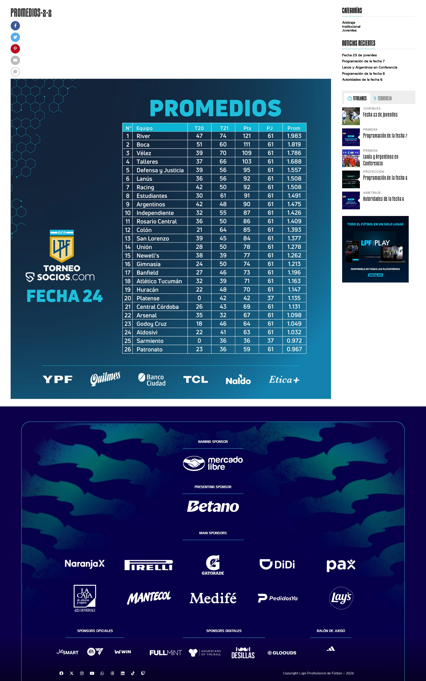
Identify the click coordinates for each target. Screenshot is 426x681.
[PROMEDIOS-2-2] (171, 398)
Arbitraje (348, 22)
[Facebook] (61, 673)
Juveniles (349, 30)
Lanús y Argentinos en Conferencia (369, 67)
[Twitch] (143, 673)
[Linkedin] (123, 673)
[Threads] (112, 673)
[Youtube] (92, 673)
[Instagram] (82, 673)
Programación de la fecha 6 (363, 73)
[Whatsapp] (102, 673)
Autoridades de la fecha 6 (362, 79)
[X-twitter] (72, 673)
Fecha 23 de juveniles (359, 55)
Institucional (351, 26)
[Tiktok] (133, 673)
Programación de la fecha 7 (363, 61)
